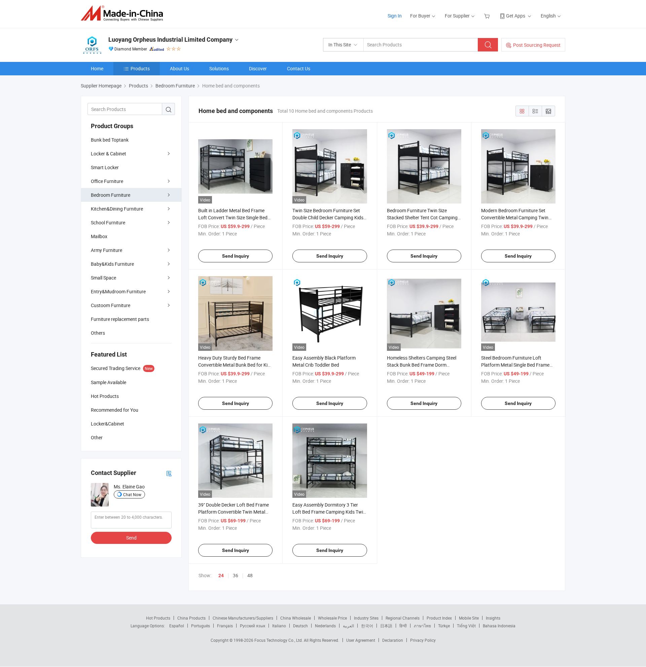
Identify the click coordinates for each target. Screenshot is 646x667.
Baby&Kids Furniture (112, 264)
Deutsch (300, 625)
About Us (179, 68)
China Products (191, 618)
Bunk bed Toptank (110, 140)
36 (235, 575)
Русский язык (252, 625)
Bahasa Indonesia (499, 625)
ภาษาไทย (422, 625)
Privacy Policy (423, 640)
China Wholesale (295, 618)
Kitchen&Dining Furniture (117, 209)
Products (140, 68)
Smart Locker (105, 167)
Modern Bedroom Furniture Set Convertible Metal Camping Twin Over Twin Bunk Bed (514, 217)
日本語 (386, 625)
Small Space (103, 277)
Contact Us (298, 68)
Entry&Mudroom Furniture (118, 291)
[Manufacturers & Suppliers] (124, 13)
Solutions (219, 68)
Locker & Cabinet (108, 153)
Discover (258, 68)
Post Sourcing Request (537, 45)
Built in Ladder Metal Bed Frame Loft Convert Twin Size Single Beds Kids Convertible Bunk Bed (234, 217)
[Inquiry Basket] (487, 15)
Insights (493, 618)
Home (97, 68)
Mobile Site (469, 618)
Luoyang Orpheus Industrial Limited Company (170, 39)
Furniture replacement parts (120, 319)
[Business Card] (169, 473)
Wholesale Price (332, 618)
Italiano (279, 625)
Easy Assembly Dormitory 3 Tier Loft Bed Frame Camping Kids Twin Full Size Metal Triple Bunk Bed (329, 512)
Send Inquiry (235, 256)
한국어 (367, 625)
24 (221, 575)
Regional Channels (403, 618)
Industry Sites (366, 618)
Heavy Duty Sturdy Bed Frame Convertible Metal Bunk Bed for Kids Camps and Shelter (235, 365)
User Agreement (360, 640)
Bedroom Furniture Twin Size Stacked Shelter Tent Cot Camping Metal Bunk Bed (422, 217)
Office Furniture (107, 181)
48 (250, 575)
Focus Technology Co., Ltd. (279, 640)
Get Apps (515, 15)
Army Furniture (106, 250)
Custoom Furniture (110, 305)
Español (176, 625)
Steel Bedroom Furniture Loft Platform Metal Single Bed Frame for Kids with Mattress (515, 365)
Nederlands (325, 625)
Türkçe (444, 625)
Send (131, 537)
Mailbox (99, 236)
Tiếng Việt (466, 625)
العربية (348, 625)
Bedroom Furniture (110, 195)
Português (200, 625)
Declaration (392, 640)
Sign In (395, 15)
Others (98, 333)
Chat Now (132, 494)
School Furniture (108, 222)
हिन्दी (403, 625)
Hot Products (158, 618)
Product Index (439, 618)
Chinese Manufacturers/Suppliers (243, 618)
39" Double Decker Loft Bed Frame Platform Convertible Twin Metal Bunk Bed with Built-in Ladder (233, 512)
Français (225, 625)
